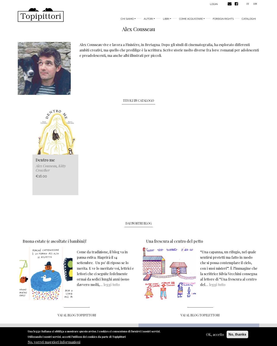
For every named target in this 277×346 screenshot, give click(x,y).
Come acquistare (191, 18)
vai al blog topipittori (77, 315)
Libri (166, 18)
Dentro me (45, 160)
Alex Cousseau (46, 166)
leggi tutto (111, 284)
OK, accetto (215, 334)
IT (247, 3)
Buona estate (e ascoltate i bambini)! (54, 241)
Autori (148, 18)
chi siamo (127, 18)
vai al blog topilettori (200, 315)
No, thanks (237, 334)
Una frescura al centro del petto (174, 241)
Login (214, 4)
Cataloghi (249, 18)
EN (255, 3)
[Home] (41, 15)
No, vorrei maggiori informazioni (54, 342)
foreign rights (223, 18)
